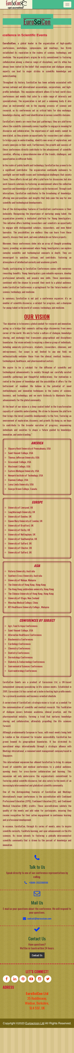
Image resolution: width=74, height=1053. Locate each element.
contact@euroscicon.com (39, 918)
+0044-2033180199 (38, 882)
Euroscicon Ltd (34, 1023)
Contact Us (37, 955)
